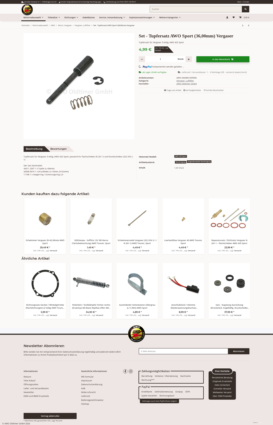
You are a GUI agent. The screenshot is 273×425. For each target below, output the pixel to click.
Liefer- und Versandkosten (36, 388)
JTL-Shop (260, 422)
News (239, 2)
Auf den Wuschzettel (214, 90)
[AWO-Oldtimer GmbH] (30, 9)
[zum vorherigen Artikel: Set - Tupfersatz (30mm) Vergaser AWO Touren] (249, 25)
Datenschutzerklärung (73, 351)
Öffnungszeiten (31, 384)
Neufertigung (181, 162)
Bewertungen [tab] (58, 149)
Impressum (86, 380)
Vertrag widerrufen (50, 416)
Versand (158, 50)
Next (244, 289)
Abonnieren (238, 351)
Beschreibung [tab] (34, 149)
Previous (28, 289)
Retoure (27, 376)
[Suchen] (245, 9)
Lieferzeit (85, 396)
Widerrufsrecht (88, 392)
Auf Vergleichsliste (193, 90)
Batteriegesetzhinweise (92, 400)
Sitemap (85, 404)
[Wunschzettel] (233, 17)
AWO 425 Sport (180, 156)
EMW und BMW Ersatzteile (36, 396)
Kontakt (246, 2)
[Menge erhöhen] (189, 59)
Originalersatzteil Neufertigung (199, 161)
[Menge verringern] (142, 59)
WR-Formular (87, 376)
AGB (83, 388)
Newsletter (29, 392)
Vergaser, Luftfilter (185, 80)
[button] (227, 17)
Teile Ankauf (29, 380)
